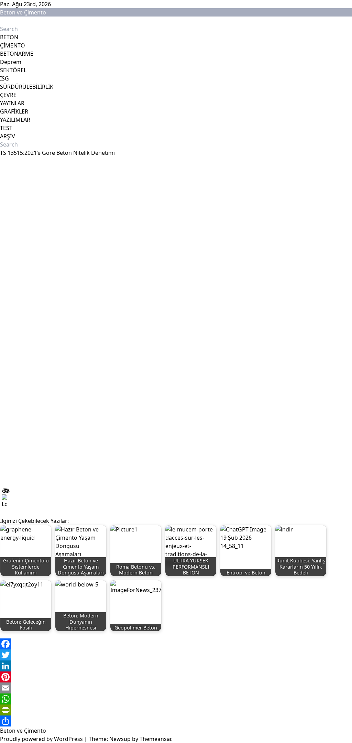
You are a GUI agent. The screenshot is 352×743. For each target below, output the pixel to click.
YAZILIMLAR (15, 119)
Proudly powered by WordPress (42, 739)
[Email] (176, 687)
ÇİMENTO (12, 45)
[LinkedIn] (176, 665)
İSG (4, 78)
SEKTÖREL (13, 70)
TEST (6, 128)
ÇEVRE (8, 95)
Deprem (10, 62)
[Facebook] (176, 643)
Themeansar (155, 739)
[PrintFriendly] (176, 709)
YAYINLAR (12, 103)
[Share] (176, 720)
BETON (9, 37)
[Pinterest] (176, 676)
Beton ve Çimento (23, 12)
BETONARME (16, 53)
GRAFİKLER (14, 111)
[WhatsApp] (176, 698)
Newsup (120, 739)
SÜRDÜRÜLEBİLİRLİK (26, 86)
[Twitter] (176, 654)
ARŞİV (7, 136)
